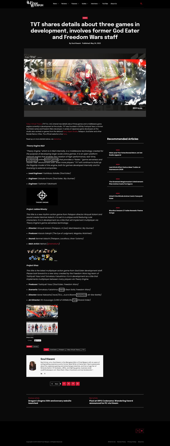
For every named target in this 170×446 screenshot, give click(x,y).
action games (51, 159)
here (65, 134)
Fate (75, 300)
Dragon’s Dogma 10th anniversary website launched (49, 402)
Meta (61, 289)
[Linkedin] (41, 373)
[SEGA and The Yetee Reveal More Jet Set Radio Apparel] (110, 148)
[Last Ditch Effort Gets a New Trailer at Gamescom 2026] (110, 163)
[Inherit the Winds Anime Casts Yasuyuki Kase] (110, 191)
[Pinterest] (73, 384)
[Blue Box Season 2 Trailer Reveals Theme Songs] (110, 206)
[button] (141, 3)
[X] (45, 373)
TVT (83, 349)
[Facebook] (64, 384)
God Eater (53, 349)
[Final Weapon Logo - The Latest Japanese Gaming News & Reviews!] (37, 3)
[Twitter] (138, 431)
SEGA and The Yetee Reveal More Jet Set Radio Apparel (125, 154)
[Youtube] (142, 431)
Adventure (81, 294)
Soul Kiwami (76, 43)
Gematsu (57, 139)
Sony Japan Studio (70, 131)
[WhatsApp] (78, 384)
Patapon (62, 349)
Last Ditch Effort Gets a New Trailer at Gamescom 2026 (124, 168)
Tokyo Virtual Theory (34, 124)
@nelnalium (53, 243)
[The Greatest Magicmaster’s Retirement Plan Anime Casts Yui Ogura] (110, 177)
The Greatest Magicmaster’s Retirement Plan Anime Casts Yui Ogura (126, 183)
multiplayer (32, 159)
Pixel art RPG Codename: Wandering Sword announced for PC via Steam (111, 402)
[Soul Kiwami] (34, 366)
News (85, 18)
